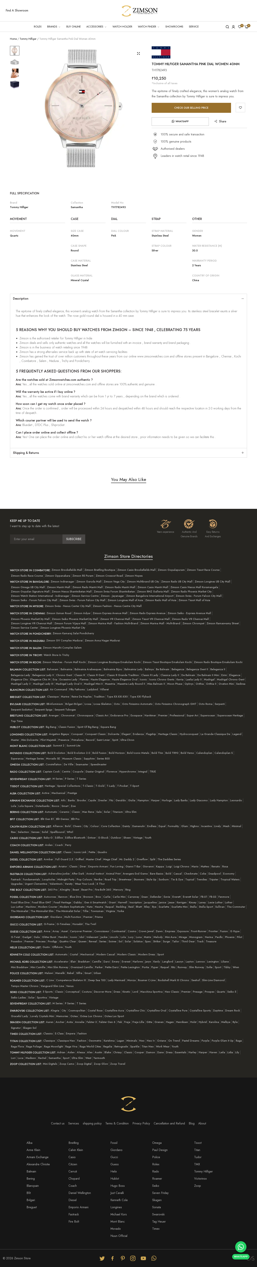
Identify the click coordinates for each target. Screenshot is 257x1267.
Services (73, 1123)
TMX (197, 1164)
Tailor (175, 941)
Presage (197, 992)
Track (200, 941)
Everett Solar (190, 897)
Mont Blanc (117, 1221)
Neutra (99, 907)
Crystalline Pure (178, 1010)
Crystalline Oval (156, 1010)
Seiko (155, 1186)
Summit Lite (73, 745)
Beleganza (178, 669)
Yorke (120, 911)
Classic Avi (102, 715)
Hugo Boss (117, 1186)
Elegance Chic (19, 679)
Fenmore (223, 897)
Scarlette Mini (179, 907)
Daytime (218, 1010)
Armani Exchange (38, 1157)
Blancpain (33, 1186)
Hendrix (63, 937)
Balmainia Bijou (113, 669)
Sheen (127, 838)
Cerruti (72, 1171)
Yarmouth (99, 1058)
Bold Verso (187, 753)
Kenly (156, 961)
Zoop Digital (84, 1064)
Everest (126, 961)
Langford (167, 961)
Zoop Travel (117, 1064)
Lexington (213, 961)
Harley (192, 1052)
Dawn (159, 931)
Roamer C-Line (147, 980)
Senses (35, 832)
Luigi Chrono (181, 866)
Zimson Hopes (134, 576)
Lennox (200, 961)
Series (102, 941)
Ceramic (64, 812)
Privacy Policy (141, 1123)
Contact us (58, 1123)
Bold (68, 826)
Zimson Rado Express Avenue (147, 613)
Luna (139, 937)
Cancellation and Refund (169, 1123)
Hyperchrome (127, 771)
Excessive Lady (68, 679)
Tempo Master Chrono (24, 986)
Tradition (99, 696)
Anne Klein (33, 1150)
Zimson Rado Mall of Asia (160, 600)
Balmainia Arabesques (88, 669)
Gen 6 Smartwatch (95, 902)
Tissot (197, 1143)
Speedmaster (98, 764)
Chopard (74, 1178)
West (88, 1058)
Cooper (139, 1052)
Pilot (239, 937)
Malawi (49, 973)
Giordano (56, 917)
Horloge (167, 800)
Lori (13, 1058)
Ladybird (92, 689)
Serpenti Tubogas (65, 709)
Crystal (74, 954)
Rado (155, 1171)
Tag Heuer (159, 1221)
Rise (13, 832)
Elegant (126, 734)
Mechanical (58, 793)
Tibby (227, 967)
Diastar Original (95, 771)
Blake (107, 1052)
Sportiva (42, 997)
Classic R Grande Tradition (123, 675)
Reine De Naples (81, 696)
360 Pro (53, 889)
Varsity (69, 884)
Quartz (221, 992)
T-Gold (100, 786)
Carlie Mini (119, 897)
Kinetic (126, 992)
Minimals (131, 1041)
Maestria (110, 684)
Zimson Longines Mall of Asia (125, 600)
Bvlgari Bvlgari (73, 704)
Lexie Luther (215, 902)
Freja (127, 1022)
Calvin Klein (75, 1150)
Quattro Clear (67, 941)
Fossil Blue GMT (41, 902)
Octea (74, 1016)
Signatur (16, 1028)
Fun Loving (116, 866)
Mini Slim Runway (58, 967)
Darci (106, 961)
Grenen (159, 1022)
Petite (92, 852)
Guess (114, 1164)
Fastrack (16, 879)
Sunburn (164, 879)
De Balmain (188, 675)
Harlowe (138, 961)
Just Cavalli (117, 1193)
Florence (111, 771)
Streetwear (125, 879)
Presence (63, 740)
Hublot (114, 1178)
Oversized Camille (82, 967)
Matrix (147, 937)
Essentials (180, 1052)
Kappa (160, 866)
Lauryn (179, 961)
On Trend (174, 1041)
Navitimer (150, 715)
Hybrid (203, 1022)
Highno (194, 826)
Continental (118, 931)
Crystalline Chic (135, 1010)
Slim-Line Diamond (213, 980)
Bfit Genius (62, 819)
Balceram (52, 669)
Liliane (225, 961)
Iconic (143, 679)
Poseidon (16, 941)
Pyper (154, 967)
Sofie (209, 967)
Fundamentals (31, 879)
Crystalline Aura (114, 1010)
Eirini (224, 675)
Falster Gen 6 (107, 1022)
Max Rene (88, 812)
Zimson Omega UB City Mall (28, 587)
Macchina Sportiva (151, 992)
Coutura (87, 992)
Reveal (93, 941)
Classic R (79, 675)
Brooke (81, 800)
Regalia (107, 1046)
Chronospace (85, 715)
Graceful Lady (19, 1016)
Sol (120, 941)
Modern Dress (146, 954)
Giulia (131, 800)
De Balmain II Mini (208, 675)
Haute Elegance (100, 679)
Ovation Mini (226, 684)
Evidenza (138, 734)
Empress (170, 931)
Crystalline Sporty (200, 1010)
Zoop (197, 1186)
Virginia (110, 911)
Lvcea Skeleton (103, 704)
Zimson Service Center (24, 628)
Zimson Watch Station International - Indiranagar (40, 596)
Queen (82, 941)
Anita (70, 1022)
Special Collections (68, 786)
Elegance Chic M (40, 679)
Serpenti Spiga (43, 709)
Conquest (77, 734)
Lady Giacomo (199, 800)
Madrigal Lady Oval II (69, 684)
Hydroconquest (189, 734)
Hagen (170, 1022)
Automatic (51, 812)
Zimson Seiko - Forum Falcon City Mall (34, 600)
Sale (99, 812)
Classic (76, 812)
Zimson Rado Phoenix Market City (191, 591)
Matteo (205, 866)
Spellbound (57, 832)
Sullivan (220, 907)
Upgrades (17, 884)
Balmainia (66, 669)
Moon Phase (174, 684)
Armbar (48, 859)
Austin (98, 1052)
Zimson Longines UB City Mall (212, 581)
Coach (59, 845)
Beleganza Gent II (197, 669)
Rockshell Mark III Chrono (173, 980)
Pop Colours (84, 879)
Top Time (17, 721)
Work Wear (163, 1046)
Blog (192, 1123)
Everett (176, 897)
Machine (31, 907)
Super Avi (192, 715)
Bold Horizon (117, 753)
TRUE (153, 771)
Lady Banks (181, 800)
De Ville (68, 764)
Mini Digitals (50, 1064)
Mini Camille (37, 967)
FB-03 (212, 897)
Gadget (26, 937)
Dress (117, 992)
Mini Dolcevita (29, 740)
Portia (145, 967)
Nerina (209, 937)
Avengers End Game (135, 873)
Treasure (211, 941)
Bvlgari (31, 1200)
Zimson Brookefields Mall (67, 570)
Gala (37, 937)
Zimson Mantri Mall (58, 587)
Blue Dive (75, 897)
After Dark (78, 873)
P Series (69, 779)
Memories (62, 1016)
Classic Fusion (66, 727)
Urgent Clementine (36, 884)
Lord (135, 992)
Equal (162, 826)
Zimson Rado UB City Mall (176, 581)
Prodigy (52, 941)
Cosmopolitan (76, 1010)
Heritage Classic (167, 734)
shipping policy (92, 1123)
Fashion (82, 1033)
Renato (215, 866)
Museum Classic (71, 758)
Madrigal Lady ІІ (21, 684)
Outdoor (116, 838)
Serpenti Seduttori (22, 709)
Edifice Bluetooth (75, 838)
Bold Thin (157, 753)
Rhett (139, 907)
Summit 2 (58, 745)
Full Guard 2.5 (64, 859)
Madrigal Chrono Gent (230, 679)
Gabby (77, 902)
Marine (65, 696)
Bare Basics (156, 873)
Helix (113, 1171)
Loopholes (48, 879)
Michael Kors (118, 1214)
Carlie (106, 897)
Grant (112, 902)
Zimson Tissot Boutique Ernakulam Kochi (167, 662)
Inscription (135, 902)
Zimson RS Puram (83, 576)
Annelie (79, 1022)
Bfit (29, 1193)
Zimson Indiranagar (62, 581)
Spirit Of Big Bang (87, 727)
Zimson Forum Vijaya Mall (70, 623)
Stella (193, 907)
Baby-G (48, 838)
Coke (203, 873)
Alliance (58, 826)
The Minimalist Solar (68, 911)
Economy (228, 873)
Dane (160, 1052)
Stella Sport (206, 907)
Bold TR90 (171, 753)
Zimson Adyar (82, 613)
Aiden (71, 1052)
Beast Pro (87, 889)
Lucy (131, 937)
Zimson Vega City (114, 581)
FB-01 (204, 897)
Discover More (102, 992)
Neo (141, 1041)
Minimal (236, 826)
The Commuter (236, 907)
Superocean (207, 715)
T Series (81, 779)
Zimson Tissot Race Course (203, 570)
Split (152, 859)
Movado (115, 1229)
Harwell (122, 902)
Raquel (109, 907)
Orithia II (211, 684)
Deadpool (214, 873)
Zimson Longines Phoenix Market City (62, 628)
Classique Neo (66, 1041)
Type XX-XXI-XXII (117, 696)
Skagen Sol (29, 1028)
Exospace (136, 715)
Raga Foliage (34, 1046)
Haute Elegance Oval (125, 679)
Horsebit (77, 924)
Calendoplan (204, 753)
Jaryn (148, 961)
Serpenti (220, 704)
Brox (98, 897)
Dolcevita (113, 734)
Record (90, 740)
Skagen (157, 1200)
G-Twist (15, 937)
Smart (65, 806)
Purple (205, 1041)
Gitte (149, 1022)
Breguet (32, 1207)
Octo (117, 704)
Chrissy (117, 1052)
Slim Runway (196, 967)
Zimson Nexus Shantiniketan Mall (72, 591)
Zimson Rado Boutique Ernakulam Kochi (218, 662)
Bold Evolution (56, 753)
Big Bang (51, 727)
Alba (29, 1143)
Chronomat (68, 715)
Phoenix (230, 937)
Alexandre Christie (38, 1164)
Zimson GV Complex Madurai (64, 640)
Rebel (70, 973)
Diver (83, 866)
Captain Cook (51, 771)
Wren (236, 967)
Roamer (157, 1178)
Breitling (73, 1143)
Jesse (171, 902)
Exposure (183, 931)
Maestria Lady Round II (131, 684)
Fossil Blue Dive (20, 902)
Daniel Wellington (79, 1193)
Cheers (77, 826)
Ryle (235, 1022)
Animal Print (113, 873)
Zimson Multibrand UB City (143, 581)
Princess (41, 941)
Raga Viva (71, 1046)
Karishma (109, 1041)
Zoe (73, 806)
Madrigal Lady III (43, 684)
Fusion (224, 931)
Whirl (70, 832)
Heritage (50, 786)
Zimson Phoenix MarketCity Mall (30, 619)
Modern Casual (105, 954)
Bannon (63, 897)
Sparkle (134, 1046)
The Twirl (90, 924)
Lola (13, 806)
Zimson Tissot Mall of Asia (194, 600)
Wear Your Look (84, 884)
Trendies (202, 879)
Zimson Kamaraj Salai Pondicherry (73, 633)
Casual (177, 873)
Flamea (84, 679)
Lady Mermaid (116, 980)
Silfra (79, 973)
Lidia (230, 1052)
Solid (45, 832)
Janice (162, 902)
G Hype (235, 931)
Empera (70, 1033)
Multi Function (72, 917)
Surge (166, 941)
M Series (57, 779)
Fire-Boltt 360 (103, 889)
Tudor (197, 1157)
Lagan (120, 1041)
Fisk (120, 1022)
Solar (107, 812)
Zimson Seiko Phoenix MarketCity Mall (75, 619)
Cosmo (132, 931)
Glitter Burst (49, 937)
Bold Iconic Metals (138, 753)
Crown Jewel (146, 931)
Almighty (65, 889)
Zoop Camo (66, 1064)
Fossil (113, 1143)
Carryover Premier (81, 931)
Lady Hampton (219, 800)
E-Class (59, 1033)
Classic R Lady (149, 675)
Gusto (46, 947)
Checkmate (191, 873)
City (86, 826)
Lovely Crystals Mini (42, 1016)
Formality (173, 826)
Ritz (173, 967)
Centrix (66, 771)
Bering (31, 1178)
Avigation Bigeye (59, 734)
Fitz (111, 800)
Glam (184, 826)
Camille (96, 961)
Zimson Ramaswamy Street (223, 623)
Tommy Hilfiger (28, 39)
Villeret (104, 689)
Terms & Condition (117, 1123)
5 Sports (48, 992)
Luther (228, 902)
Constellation (54, 764)
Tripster (213, 879)
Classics (48, 1033)
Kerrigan (182, 902)
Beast (76, 889)
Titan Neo (148, 1046)
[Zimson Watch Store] (140, 10)
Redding (121, 907)
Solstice (138, 941)
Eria (55, 679)
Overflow (142, 859)
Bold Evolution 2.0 (79, 753)
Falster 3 (92, 1022)
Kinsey (192, 902)
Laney (202, 902)
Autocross (50, 897)
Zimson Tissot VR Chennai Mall (151, 619)
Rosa (225, 866)
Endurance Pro (119, 715)
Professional (177, 715)
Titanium (118, 812)
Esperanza (17, 758)
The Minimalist (19, 911)
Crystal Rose (95, 1010)
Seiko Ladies (18, 997)
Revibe (98, 879)
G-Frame (49, 924)
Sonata (156, 1207)
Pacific (219, 937)
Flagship (151, 734)
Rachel (42, 1058)
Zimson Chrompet (193, 623)
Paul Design (160, 1150)
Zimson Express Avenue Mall (110, 613)
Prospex (209, 992)
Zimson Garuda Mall (88, 581)
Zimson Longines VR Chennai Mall (31, 623)
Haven (213, 1052)
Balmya (149, 669)
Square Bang (108, 727)
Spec (148, 941)
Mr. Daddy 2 (126, 859)
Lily (237, 1052)
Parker (99, 967)
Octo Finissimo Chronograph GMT (175, 704)
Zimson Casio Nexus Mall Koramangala (194, 587)
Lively (217, 826)
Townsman (97, 911)
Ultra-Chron (127, 740)
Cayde (92, 800)
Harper (155, 800)
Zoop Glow (101, 1064)
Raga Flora (17, 1046)
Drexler (102, 800)
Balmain (31, 1171)
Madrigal (209, 679)
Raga (239, 1041)
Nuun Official (118, 1236)
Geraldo (121, 800)
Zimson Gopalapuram (171, 570)
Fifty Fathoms (77, 689)
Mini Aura (170, 937)
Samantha (55, 1058)
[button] (240, 107)
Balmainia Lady (133, 669)
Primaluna (77, 740)
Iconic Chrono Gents (161, 679)
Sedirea (240, 684)
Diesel (72, 1200)
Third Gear (188, 941)
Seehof (195, 980)
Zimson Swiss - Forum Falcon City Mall (199, 596)
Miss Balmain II (156, 684)
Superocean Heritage (230, 715)
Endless (151, 826)
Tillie (85, 911)
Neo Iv (151, 1041)
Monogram (196, 937)
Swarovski (158, 1214)
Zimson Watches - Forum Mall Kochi (64, 662)
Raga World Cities (90, 1046)
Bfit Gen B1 (47, 819)
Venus (70, 986)
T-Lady (111, 786)
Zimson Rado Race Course (27, 576)
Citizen (72, 1164)
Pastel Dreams (190, 1041)
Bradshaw (84, 961)
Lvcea (87, 704)
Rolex (155, 1164)
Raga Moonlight (53, 1046)
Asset (64, 931)
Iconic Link (80, 852)
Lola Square (25, 806)
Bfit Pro (75, 819)
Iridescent (92, 937)
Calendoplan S (223, 753)
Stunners (139, 879)
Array (55, 931)
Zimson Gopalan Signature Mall (30, 591)
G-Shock (103, 838)
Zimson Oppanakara (57, 576)
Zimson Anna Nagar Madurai (102, 640)
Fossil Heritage (62, 902)
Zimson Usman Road (58, 613)
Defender (155, 897)
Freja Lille (138, 1022)
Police (156, 1157)
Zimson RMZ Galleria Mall (153, 591)
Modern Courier (47, 907)
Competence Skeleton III (71, 980)
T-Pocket (122, 786)
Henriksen (182, 1022)
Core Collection (110, 826)
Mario (195, 866)
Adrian (61, 1052)
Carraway (133, 897)
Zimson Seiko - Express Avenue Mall (189, 613)
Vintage (137, 838)
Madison (31, 1058)
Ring (127, 889)
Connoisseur (101, 931)
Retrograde (121, 1046)
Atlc (63, 800)
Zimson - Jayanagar (112, 596)
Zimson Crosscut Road (109, 576)
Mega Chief (110, 859)
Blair (73, 961)
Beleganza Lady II (43, 675)
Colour (94, 826)
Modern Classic (126, 954)
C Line (50, 980)
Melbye (225, 1022)
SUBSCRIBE (73, 539)
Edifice (59, 838)
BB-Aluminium (54, 704)
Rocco (55, 806)
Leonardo (236, 800)
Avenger (54, 715)
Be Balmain (162, 669)
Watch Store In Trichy (56, 655)
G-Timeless (63, 924)
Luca (20, 1058)
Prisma (99, 917)
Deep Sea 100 (97, 980)
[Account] (233, 26)
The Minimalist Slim (42, 911)
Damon (150, 1052)
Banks (71, 800)
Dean (144, 897)
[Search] (227, 26)
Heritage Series (35, 758)
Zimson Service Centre (85, 596)
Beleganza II (217, 669)
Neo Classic (172, 992)
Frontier (213, 931)
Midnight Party (66, 879)
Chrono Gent (64, 675)
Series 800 (103, 758)
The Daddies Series (169, 859)
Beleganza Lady (20, 675)
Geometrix (95, 1041)
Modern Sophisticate (72, 907)
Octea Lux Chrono (91, 1016)
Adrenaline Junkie (59, 873)
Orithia (200, 684)
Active (45, 793)
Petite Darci (112, 967)
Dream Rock (232, 1010)
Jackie (103, 937)
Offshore (57, 947)
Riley (147, 907)
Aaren (49, 1022)
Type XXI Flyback (140, 696)
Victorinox (200, 1178)
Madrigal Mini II (93, 684)
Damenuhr (138, 826)
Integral (142, 771)
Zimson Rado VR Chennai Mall (190, 619)
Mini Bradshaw (19, 967)
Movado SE (53, 758)
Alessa (81, 1052)
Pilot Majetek (48, 740)
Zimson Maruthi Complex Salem (62, 648)
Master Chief (93, 859)
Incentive (206, 826)
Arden (49, 845)
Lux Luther (17, 907)
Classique (53, 696)
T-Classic (88, 786)
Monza (131, 980)
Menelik (60, 973)
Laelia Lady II (194, 679)
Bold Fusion (99, 753)
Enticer (92, 838)
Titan (197, 1150)
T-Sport (134, 786)
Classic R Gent (95, 675)
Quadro (102, 852)
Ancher (60, 1022)
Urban (97, 973)
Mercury (118, 889)
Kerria (179, 679)
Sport (160, 954)
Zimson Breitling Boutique (99, 570)
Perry (68, 845)
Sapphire (89, 758)
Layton (190, 961)
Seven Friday (160, 1193)
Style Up (151, 879)
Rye (154, 907)
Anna (47, 931)
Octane (161, 1041)
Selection (23, 832)
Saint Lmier (103, 740)
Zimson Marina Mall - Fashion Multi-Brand (113, 623)
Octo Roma (205, 704)
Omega (157, 1143)
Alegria (55, 1010)
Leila (222, 1052)
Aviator (63, 866)
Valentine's (55, 884)
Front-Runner (198, 931)
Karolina (214, 1022)
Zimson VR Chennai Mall (115, 619)
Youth (148, 838)
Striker (157, 941)
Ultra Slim (131, 812)
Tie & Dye (177, 879)
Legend (236, 734)
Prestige (72, 793)
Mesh (226, 826)
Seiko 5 (231, 992)
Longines (116, 1207)
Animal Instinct (95, 873)
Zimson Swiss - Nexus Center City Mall (68, 606)
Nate (90, 907)
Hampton (143, 800)
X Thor (101, 884)
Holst (193, 1022)
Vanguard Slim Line (52, 986)
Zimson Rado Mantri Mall (87, 587)
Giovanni (148, 866)
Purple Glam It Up (222, 1041)
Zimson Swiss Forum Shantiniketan (114, 591)
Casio (72, 1157)
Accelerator (61, 961)
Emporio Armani (98, 866)
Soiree (112, 941)
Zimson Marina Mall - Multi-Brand (160, 623)
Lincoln (114, 937)
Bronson (88, 897)
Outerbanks (42, 806)
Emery (115, 961)
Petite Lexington (130, 967)
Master (15, 740)
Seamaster (82, 764)
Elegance (234, 675)
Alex (90, 1052)
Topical (189, 879)
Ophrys (189, 684)
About (202, 1123)
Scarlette (164, 907)
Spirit (115, 740)
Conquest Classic (95, 734)
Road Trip (110, 879)
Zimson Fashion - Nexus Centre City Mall (117, 606)
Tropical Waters (230, 879)
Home (13, 39)
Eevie (167, 897)
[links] (103, 1258)
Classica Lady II (169, 675)
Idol (81, 937)
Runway (182, 967)
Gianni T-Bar (133, 866)
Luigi (169, 866)
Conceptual (72, 992)
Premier (162, 715)
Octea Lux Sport (114, 1016)
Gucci (114, 1157)
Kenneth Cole (119, 1200)
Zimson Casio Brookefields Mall (136, 570)
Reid (131, 907)
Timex (156, 1229)
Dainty (126, 826)
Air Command (58, 689)
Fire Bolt (73, 1221)
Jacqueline (150, 902)
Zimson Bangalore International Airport (149, 596)
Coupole (78, 771)
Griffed (79, 859)
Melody (158, 937)
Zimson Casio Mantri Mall (153, 587)
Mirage (183, 937)
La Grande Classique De (215, 734)
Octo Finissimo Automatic (137, 704)
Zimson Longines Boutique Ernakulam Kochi (114, 662)
